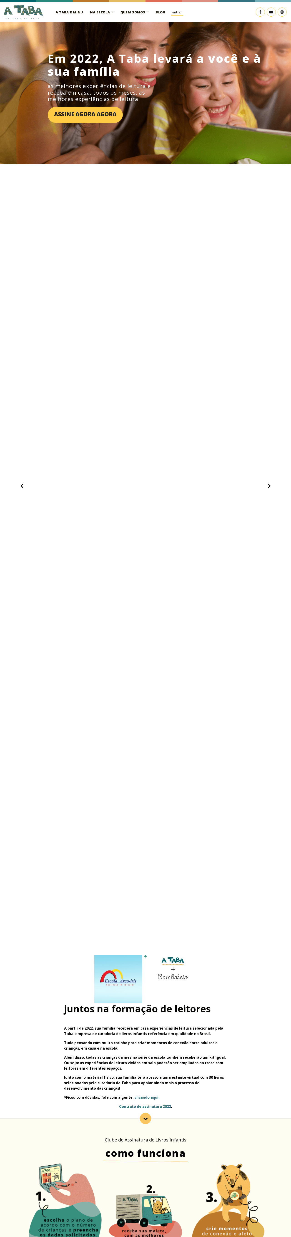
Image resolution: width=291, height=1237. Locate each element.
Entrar (177, 12)
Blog (161, 12)
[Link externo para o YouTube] (271, 12)
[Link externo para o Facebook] (260, 12)
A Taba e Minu (69, 12)
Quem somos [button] (133, 12)
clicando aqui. (147, 1097)
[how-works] (145, 1118)
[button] (22, 486)
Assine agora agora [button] (85, 114)
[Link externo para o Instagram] (282, 12)
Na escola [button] (100, 12)
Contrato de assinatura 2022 (145, 1106)
